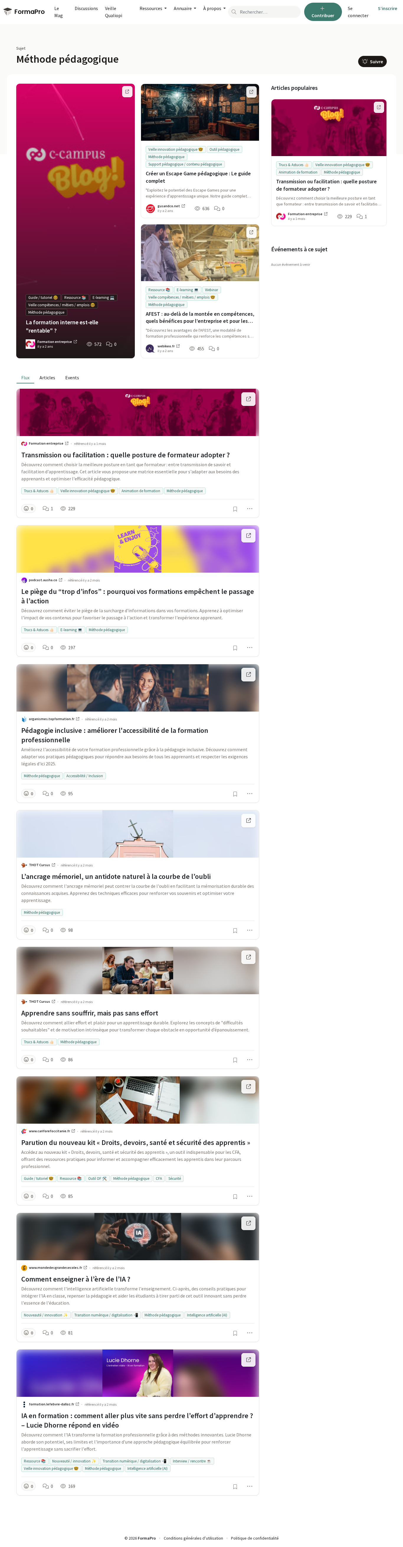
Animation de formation (141, 490)
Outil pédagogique (224, 149)
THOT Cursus (40, 865)
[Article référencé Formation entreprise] (248, 399)
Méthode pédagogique (46, 312)
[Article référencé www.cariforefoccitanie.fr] (248, 1087)
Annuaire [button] (183, 8)
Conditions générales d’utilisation (193, 1538)
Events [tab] (72, 377)
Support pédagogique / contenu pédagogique (185, 164)
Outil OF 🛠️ (97, 1178)
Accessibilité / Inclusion (84, 775)
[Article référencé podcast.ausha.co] (248, 535)
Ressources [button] (151, 8)
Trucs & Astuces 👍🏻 (39, 490)
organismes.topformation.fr (52, 719)
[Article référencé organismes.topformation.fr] (248, 674)
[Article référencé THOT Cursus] (248, 820)
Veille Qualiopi (113, 11)
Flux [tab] (25, 377)
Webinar (211, 289)
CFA (159, 1178)
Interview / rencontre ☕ (192, 1461)
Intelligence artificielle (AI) (207, 1315)
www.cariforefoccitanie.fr (50, 1131)
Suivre (376, 61)
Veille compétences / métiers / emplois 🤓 (61, 304)
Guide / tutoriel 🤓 (43, 297)
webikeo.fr (166, 346)
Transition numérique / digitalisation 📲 (106, 1315)
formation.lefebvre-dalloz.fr (52, 1404)
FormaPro (29, 11)
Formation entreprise (55, 341)
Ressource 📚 (75, 297)
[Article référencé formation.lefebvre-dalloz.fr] (248, 1360)
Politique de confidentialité (255, 1538)
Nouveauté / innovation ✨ (46, 1315)
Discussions (86, 8)
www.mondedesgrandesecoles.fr (56, 1267)
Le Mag (58, 11)
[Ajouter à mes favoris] (235, 509)
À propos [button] (212, 8)
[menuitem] (360, 11)
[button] (28, 508)
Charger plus (138, 1508)
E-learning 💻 (103, 297)
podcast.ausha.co (43, 580)
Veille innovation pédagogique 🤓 (175, 149)
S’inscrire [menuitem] (387, 8)
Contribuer (323, 15)
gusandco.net (169, 206)
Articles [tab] (47, 377)
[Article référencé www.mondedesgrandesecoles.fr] (248, 1223)
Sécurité (174, 1178)
